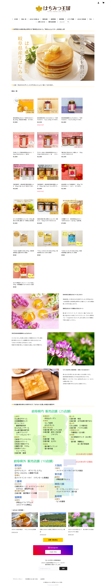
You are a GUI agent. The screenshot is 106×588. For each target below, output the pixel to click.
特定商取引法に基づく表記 (31, 579)
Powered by (51, 585)
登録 (63, 568)
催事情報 (61, 19)
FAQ (90, 19)
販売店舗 (45, 19)
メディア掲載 (70, 19)
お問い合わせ (41, 22)
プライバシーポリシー (18, 579)
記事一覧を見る (53, 540)
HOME (16, 19)
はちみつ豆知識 (82, 19)
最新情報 (53, 19)
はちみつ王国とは (34, 19)
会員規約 (42, 579)
